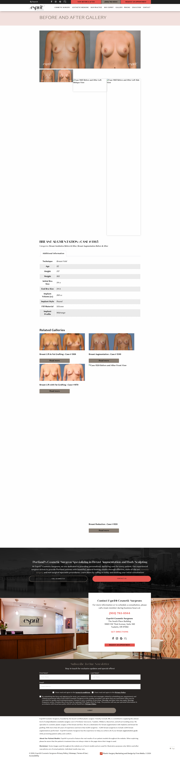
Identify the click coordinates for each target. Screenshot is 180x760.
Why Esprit (109, 7)
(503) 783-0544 (110, 2)
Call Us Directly (58, 578)
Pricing (127, 7)
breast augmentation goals (127, 731)
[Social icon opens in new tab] (51, 2)
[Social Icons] (65, 2)
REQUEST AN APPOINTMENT (135, 2)
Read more (54, 361)
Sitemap (72, 753)
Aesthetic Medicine (80, 7)
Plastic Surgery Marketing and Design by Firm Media (124, 753)
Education (136, 7)
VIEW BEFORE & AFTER (86, 2)
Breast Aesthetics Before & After (63, 246)
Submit (90, 710)
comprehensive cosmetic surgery (57, 722)
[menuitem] (62, 7)
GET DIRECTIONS (119, 632)
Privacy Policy (120, 692)
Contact (146, 7)
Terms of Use (82, 753)
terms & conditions (83, 692)
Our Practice (96, 7)
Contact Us (121, 578)
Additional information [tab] (53, 253)
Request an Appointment (119, 645)
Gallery (119, 7)
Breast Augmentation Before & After (93, 246)
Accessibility (34, 756)
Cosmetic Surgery (62, 7)
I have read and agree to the (72, 692)
